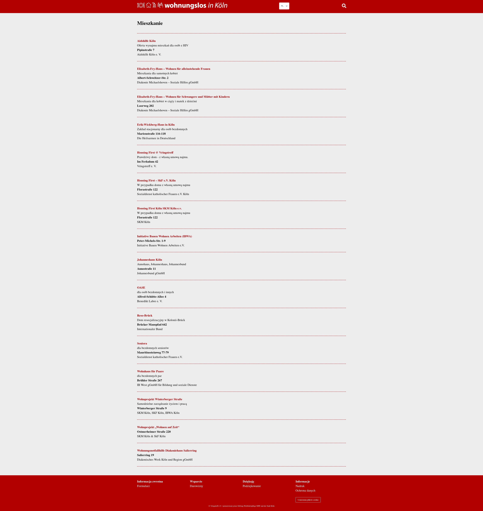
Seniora (142, 343)
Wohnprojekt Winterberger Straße (159, 399)
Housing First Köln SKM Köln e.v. (159, 208)
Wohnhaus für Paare (150, 371)
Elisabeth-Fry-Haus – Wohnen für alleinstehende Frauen (173, 68)
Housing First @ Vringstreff (155, 152)
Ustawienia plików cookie (308, 499)
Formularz (143, 486)
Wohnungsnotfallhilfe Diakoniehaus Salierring (167, 450)
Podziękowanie (252, 486)
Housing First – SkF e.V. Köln (156, 180)
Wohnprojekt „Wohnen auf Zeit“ (158, 427)
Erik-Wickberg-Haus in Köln (156, 124)
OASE (141, 287)
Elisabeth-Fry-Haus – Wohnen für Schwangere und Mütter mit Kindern (183, 96)
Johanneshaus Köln (149, 259)
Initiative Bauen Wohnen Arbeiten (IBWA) (164, 236)
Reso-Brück (144, 315)
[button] (344, 6)
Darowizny (196, 486)
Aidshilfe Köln (146, 40)
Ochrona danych (305, 490)
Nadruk (300, 486)
